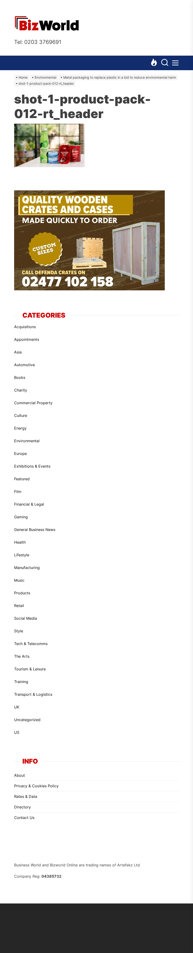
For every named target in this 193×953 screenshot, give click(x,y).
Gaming (21, 517)
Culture (20, 415)
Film (17, 491)
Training (21, 681)
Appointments (26, 339)
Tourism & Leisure (30, 669)
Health (20, 542)
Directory (22, 807)
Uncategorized (27, 719)
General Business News (34, 529)
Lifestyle (21, 555)
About (19, 775)
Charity (20, 390)
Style (18, 631)
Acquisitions (25, 326)
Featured (22, 478)
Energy (20, 428)
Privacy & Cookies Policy (36, 786)
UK (16, 707)
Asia (18, 352)
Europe (20, 453)
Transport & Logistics (33, 694)
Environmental (27, 440)
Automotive (24, 364)
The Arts (21, 656)
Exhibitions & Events (32, 466)
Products (22, 593)
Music (19, 580)
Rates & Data (25, 796)
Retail (19, 605)
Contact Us (24, 817)
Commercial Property (33, 402)
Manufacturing (27, 567)
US (16, 732)
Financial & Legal (29, 504)
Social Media (25, 618)
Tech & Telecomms (31, 643)
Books (19, 377)
